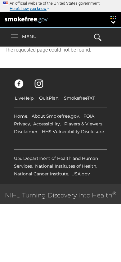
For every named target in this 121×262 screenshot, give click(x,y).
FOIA (88, 116)
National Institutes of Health (65, 166)
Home (20, 116)
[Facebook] (22, 86)
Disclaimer (26, 131)
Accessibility (46, 124)
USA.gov (80, 174)
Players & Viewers (83, 124)
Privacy (22, 124)
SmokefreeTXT (79, 98)
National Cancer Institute (41, 174)
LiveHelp (24, 98)
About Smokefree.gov (55, 116)
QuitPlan (48, 98)
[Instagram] (42, 86)
